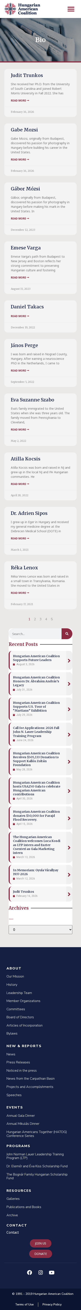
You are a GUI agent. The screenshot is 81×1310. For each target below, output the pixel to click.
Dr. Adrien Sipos (29, 513)
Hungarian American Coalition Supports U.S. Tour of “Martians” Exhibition (36, 706)
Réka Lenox (24, 568)
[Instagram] (41, 1273)
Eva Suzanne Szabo (32, 400)
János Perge (24, 345)
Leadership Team (19, 993)
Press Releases (18, 1062)
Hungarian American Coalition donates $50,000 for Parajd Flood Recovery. (36, 815)
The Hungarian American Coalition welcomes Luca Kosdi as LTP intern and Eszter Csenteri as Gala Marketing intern (36, 845)
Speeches (14, 1095)
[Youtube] (52, 1273)
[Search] (67, 633)
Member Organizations (23, 1001)
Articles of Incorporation (24, 1025)
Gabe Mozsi (24, 130)
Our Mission (15, 976)
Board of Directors (20, 1017)
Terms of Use (24, 1304)
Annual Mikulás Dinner (22, 1123)
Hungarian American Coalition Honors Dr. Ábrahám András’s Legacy (36, 681)
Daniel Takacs (27, 307)
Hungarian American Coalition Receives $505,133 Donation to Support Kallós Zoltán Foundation (36, 759)
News (10, 1054)
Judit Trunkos (27, 75)
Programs (18, 1146)
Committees (15, 1009)
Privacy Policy (52, 1304)
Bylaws (11, 1033)
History (11, 984)
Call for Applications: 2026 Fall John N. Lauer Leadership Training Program (36, 732)
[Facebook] (30, 1273)
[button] (71, 9)
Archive (12, 1215)
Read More (19, 100)
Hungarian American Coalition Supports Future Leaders (36, 658)
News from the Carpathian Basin (30, 1078)
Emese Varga (26, 248)
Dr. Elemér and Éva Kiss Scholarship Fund (37, 1166)
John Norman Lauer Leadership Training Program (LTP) (35, 1156)
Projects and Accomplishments (29, 1086)
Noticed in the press (21, 1070)
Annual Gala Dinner (20, 1115)
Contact (16, 1225)
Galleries (13, 1198)
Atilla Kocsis (25, 459)
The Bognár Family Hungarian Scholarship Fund (37, 1176)
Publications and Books (23, 1207)
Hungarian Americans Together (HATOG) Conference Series (36, 1134)
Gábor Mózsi (25, 189)
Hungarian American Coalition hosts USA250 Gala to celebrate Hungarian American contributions (36, 788)
